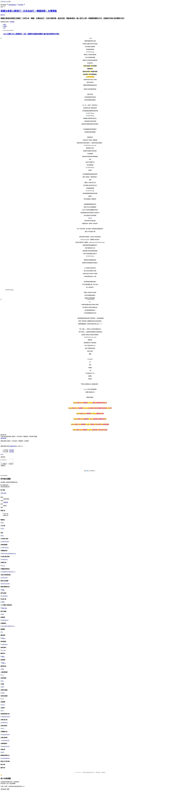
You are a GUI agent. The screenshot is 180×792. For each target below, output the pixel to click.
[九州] (2, 528)
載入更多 (3, 457)
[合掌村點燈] (2, 681)
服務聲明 (103, 772)
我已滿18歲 (3, 789)
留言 (15, 446)
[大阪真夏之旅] (2, 710)
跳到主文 (3, 14)
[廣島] (2, 669)
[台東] (2, 752)
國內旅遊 (11, 450)
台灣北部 (11, 451)
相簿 (4, 24)
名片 (4, 28)
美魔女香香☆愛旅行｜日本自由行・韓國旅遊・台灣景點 (29, 11)
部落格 (5, 26)
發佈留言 (3, 465)
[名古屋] (2, 601)
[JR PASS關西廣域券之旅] (2, 675)
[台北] (4, 722)
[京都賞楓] (3, 692)
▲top (2, 454)
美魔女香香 (3, 438)
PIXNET (79, 772)
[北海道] (2, 686)
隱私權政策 (98, 772)
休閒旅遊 (12, 21)
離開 (8, 789)
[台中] (2, 728)
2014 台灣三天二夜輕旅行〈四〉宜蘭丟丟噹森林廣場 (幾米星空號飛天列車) (31, 34)
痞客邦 (12, 446)
